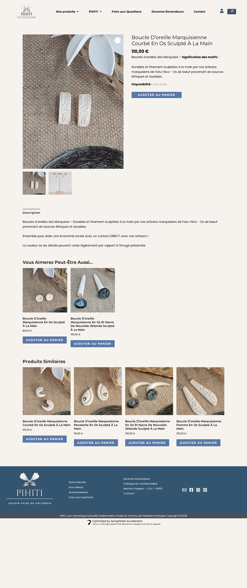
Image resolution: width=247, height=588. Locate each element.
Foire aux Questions (126, 11)
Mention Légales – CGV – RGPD (143, 488)
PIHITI (93, 11)
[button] (118, 40)
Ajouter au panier (156, 95)
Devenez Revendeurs (168, 11)
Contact (199, 11)
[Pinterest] (205, 490)
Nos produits (65, 11)
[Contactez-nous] (184, 490)
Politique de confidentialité (140, 483)
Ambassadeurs (78, 492)
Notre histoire (77, 482)
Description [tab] (31, 213)
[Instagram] (198, 490)
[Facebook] (191, 490)
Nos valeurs (76, 487)
